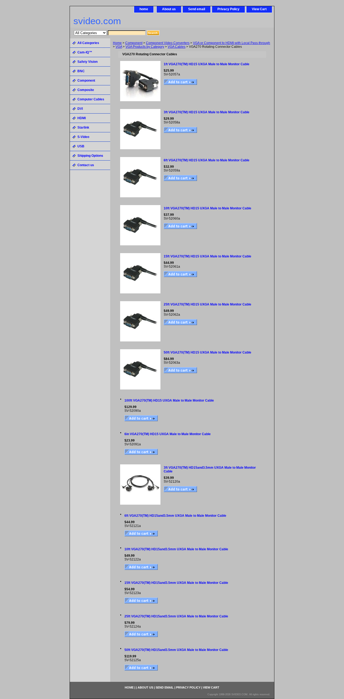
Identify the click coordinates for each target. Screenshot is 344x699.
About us (169, 9)
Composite (85, 90)
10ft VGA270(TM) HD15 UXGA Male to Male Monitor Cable (207, 208)
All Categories (88, 43)
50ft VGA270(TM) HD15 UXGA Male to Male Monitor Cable (207, 352)
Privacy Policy (228, 9)
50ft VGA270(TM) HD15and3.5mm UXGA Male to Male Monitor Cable (176, 650)
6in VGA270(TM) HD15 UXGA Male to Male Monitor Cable (167, 434)
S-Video (83, 137)
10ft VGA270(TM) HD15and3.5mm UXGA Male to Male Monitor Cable (176, 549)
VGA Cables (176, 47)
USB (80, 146)
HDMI (81, 118)
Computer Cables (90, 99)
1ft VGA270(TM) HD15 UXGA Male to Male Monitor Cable (206, 64)
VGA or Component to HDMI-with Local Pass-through (231, 43)
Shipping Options (90, 156)
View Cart (259, 9)
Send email (196, 9)
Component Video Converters (167, 43)
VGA (119, 47)
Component (133, 43)
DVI (80, 109)
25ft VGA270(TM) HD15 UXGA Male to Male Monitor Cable (207, 304)
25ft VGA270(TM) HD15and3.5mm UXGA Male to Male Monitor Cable (176, 616)
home (143, 9)
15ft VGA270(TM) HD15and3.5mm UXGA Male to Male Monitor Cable (176, 583)
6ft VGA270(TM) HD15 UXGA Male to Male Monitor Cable (206, 160)
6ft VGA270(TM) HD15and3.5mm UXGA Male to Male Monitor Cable (175, 516)
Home (117, 43)
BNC (81, 71)
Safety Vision (87, 62)
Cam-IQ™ (84, 52)
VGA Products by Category (145, 47)
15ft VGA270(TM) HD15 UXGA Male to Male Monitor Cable (207, 256)
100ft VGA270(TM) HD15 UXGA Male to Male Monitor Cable (169, 400)
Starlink (83, 127)
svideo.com (97, 21)
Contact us (85, 165)
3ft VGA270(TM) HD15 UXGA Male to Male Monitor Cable (206, 112)
